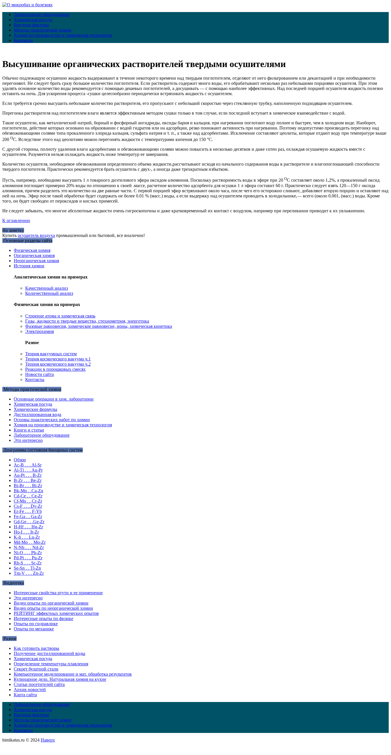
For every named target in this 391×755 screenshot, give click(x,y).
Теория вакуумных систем (51, 353)
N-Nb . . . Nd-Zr (29, 547)
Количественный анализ (49, 293)
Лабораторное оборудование (42, 14)
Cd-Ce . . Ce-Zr (28, 495)
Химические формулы (35, 409)
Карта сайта (25, 694)
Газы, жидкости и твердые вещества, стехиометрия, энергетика (87, 321)
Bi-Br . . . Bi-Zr (28, 485)
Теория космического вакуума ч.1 (58, 358)
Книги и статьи (29, 429)
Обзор (20, 459)
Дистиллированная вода (37, 414)
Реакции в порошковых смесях (55, 369)
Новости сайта (39, 374)
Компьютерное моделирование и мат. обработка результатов (73, 674)
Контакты (23, 40)
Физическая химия (32, 250)
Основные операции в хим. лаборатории (54, 399)
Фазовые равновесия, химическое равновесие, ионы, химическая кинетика (98, 326)
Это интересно (28, 440)
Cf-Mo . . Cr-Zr (28, 501)
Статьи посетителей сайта (39, 684)
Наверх (48, 740)
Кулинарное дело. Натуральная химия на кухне (60, 679)
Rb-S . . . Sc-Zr (28, 562)
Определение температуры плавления (51, 663)
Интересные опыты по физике (43, 618)
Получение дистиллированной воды (49, 653)
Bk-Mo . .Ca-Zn (28, 490)
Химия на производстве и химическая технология (63, 35)
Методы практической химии (43, 30)
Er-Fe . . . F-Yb (28, 511)
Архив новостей (30, 689)
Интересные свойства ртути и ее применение (58, 592)
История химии (29, 265)
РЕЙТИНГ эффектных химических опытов (56, 613)
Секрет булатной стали (36, 668)
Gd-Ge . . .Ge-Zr (29, 521)
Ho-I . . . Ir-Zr (26, 532)
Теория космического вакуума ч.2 (58, 364)
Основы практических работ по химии (52, 419)
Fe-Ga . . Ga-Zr (28, 516)
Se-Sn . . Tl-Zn (27, 568)
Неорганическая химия (36, 260)
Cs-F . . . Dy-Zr (28, 506)
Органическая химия (34, 255)
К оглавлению (16, 220)
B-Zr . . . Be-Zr (28, 480)
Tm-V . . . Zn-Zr (29, 573)
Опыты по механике (34, 628)
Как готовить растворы (36, 648)
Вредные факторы (31, 24)
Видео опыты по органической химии (51, 603)
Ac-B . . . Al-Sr (28, 464)
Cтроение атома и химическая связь (60, 315)
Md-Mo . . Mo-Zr (30, 542)
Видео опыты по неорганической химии (53, 608)
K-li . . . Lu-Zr (27, 537)
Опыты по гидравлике (36, 623)
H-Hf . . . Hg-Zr (28, 526)
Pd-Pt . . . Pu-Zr (28, 557)
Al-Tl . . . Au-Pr (28, 470)
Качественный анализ (46, 288)
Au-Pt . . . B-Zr (28, 475)
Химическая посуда (33, 19)
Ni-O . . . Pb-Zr (28, 552)
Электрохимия (39, 331)
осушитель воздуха (36, 235)
